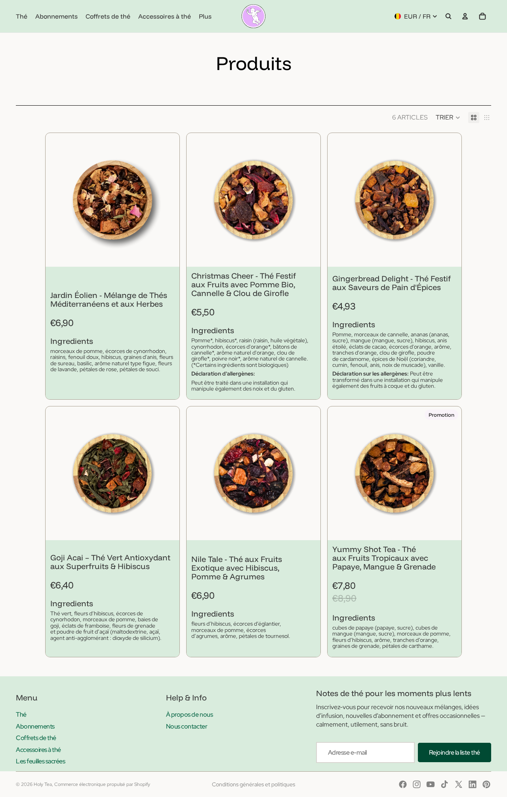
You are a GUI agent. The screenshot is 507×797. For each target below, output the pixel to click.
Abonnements (35, 726)
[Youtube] (430, 784)
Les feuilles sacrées (40, 761)
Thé (21, 714)
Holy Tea (43, 784)
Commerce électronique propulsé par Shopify (102, 784)
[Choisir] (167, 254)
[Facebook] (403, 784)
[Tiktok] (444, 784)
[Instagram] (416, 784)
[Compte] (465, 16)
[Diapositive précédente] (57, 200)
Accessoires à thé (38, 750)
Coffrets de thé (36, 738)
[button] (448, 117)
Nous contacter (186, 726)
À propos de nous (189, 714)
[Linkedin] (472, 784)
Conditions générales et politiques (253, 784)
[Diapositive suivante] (167, 200)
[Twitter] (458, 784)
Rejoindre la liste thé (454, 752)
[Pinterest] (486, 784)
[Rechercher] (448, 16)
